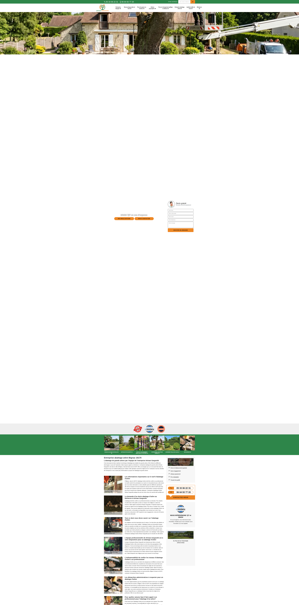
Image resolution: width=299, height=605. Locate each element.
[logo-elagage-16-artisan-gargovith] (102, 8)
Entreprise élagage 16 (118, 7)
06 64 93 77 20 (128, 2)
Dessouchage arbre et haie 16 (129, 7)
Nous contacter (144, 218)
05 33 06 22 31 (112, 2)
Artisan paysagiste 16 (152, 7)
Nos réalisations (124, 218)
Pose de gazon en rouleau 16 (141, 7)
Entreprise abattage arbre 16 (179, 7)
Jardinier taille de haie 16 (190, 7)
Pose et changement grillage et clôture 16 (165, 7)
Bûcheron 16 (199, 7)
